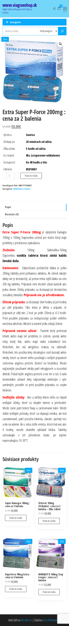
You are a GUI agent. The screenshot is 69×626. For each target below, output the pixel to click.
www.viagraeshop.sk (20, 5)
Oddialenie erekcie (21, 188)
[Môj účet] (54, 8)
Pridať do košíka (31, 175)
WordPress (26, 620)
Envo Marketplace (52, 620)
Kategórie (15, 22)
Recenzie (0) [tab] (12, 214)
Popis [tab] (8, 207)
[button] (60, 44)
